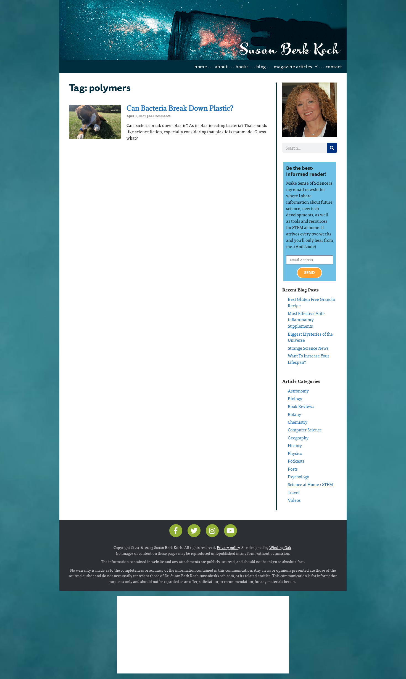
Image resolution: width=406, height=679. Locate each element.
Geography (298, 437)
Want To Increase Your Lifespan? (308, 358)
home (200, 66)
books (242, 66)
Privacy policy (228, 547)
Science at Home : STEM (310, 484)
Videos (294, 500)
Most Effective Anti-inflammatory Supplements (306, 319)
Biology (295, 398)
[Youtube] (230, 530)
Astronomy (298, 390)
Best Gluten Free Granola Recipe (311, 302)
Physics (295, 453)
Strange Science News (308, 347)
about (221, 66)
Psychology (298, 476)
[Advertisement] (203, 634)
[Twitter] (194, 530)
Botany (294, 414)
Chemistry (297, 421)
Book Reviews (301, 406)
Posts (293, 468)
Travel (294, 492)
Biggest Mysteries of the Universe (310, 337)
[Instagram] (212, 530)
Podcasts (296, 460)
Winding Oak (280, 547)
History (295, 445)
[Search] (332, 148)
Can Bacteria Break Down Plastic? (179, 108)
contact (334, 66)
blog (261, 66)
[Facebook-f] (175, 530)
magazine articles (293, 66)
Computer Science (305, 429)
